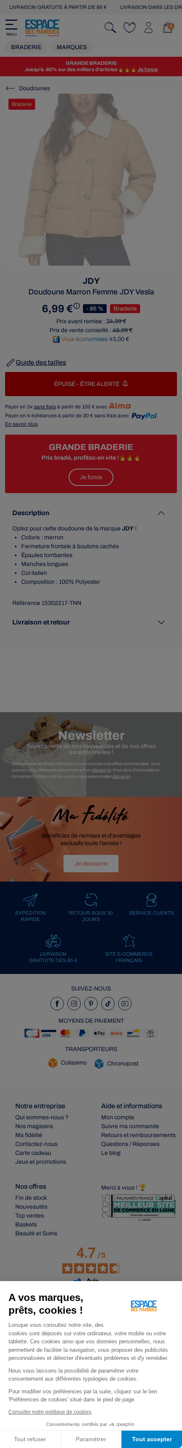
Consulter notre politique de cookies (49, 1412)
